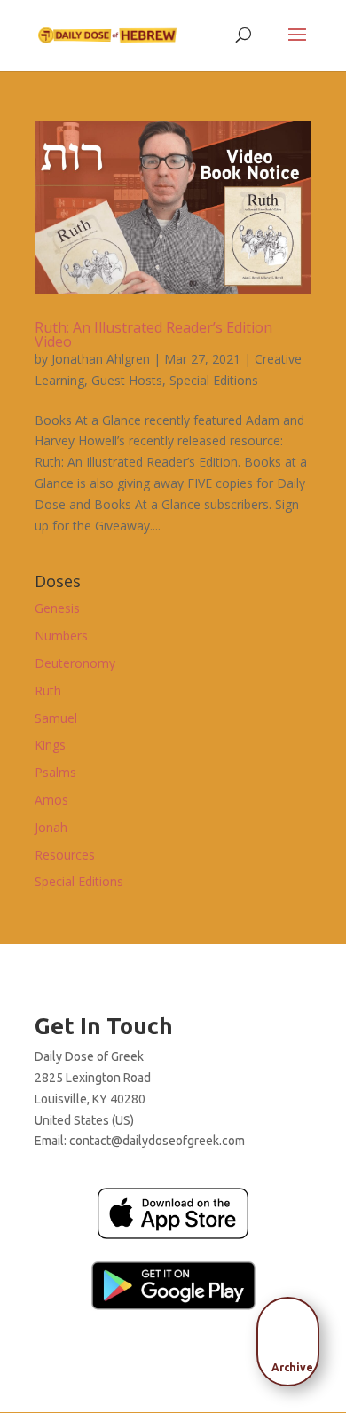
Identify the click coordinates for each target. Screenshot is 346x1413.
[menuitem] (292, 1336)
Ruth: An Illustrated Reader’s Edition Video (153, 334)
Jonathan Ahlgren (100, 358)
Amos (51, 799)
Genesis (57, 608)
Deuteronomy (75, 663)
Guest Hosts (126, 380)
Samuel (56, 718)
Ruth (48, 690)
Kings (50, 744)
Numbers (61, 635)
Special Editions (213, 380)
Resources (65, 854)
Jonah (51, 827)
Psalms (55, 772)
